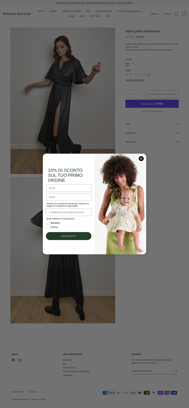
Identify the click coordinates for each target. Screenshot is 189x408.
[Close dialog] (141, 158)
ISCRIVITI (68, 236)
